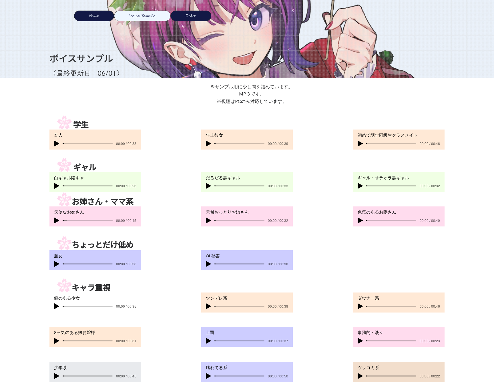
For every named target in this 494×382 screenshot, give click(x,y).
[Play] (56, 220)
